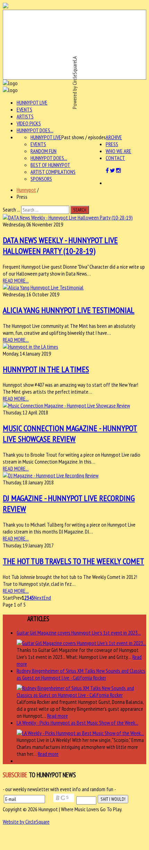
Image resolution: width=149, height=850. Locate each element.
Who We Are (118, 150)
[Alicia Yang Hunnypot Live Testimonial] (43, 287)
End (47, 597)
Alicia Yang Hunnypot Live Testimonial (68, 310)
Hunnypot (26, 189)
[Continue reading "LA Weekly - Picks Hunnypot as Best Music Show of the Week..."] (80, 733)
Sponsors (41, 178)
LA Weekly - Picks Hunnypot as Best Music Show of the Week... (77, 722)
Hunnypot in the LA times (46, 369)
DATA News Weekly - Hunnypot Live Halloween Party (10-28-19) (60, 245)
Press (112, 144)
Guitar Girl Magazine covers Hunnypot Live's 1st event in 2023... (79, 632)
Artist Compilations (53, 171)
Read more (57, 715)
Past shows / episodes (83, 137)
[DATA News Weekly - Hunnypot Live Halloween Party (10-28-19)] (68, 217)
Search (79, 210)
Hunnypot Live (32, 102)
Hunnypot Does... (35, 130)
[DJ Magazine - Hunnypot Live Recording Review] (50, 475)
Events (24, 109)
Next (39, 597)
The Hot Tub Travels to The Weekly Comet (73, 561)
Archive (114, 137)
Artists (25, 116)
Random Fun (43, 150)
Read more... (16, 280)
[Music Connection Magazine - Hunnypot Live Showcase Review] (66, 405)
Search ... (11, 209)
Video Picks (29, 123)
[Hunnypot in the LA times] (30, 346)
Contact (115, 157)
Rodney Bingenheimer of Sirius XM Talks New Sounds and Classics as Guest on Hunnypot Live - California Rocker (81, 674)
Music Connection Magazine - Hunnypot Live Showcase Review (70, 433)
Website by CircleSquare (26, 821)
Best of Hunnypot (50, 164)
